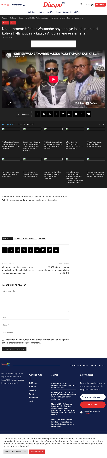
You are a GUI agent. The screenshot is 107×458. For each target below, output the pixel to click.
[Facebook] (37, 114)
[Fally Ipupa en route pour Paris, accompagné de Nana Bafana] (11, 164)
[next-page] (103, 124)
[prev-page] (99, 124)
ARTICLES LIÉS (8, 124)
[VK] (88, 114)
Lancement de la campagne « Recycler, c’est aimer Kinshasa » (63, 385)
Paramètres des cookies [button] (15, 451)
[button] (18, 5)
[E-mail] (82, 114)
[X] (44, 114)
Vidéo (13, 23)
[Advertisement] (53, 43)
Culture (13, 18)
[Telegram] (76, 114)
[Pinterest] (63, 114)
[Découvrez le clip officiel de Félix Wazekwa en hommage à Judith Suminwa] (53, 164)
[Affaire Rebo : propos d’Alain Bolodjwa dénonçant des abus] (96, 134)
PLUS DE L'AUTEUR (26, 124)
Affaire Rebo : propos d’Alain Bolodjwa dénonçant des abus (94, 144)
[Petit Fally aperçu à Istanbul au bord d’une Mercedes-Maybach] (32, 164)
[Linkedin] (69, 114)
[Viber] (56, 114)
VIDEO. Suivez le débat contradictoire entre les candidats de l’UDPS (53, 270)
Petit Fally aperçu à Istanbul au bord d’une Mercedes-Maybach (30, 174)
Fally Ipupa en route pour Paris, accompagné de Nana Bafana (10, 174)
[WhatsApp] (50, 114)
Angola (17, 238)
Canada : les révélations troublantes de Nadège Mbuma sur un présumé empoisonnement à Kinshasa (31, 146)
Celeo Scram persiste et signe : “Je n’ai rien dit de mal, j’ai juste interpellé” (95, 174)
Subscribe (93, 404)
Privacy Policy (88, 413)
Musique (42, 238)
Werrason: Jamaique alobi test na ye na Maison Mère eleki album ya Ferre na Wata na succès (18, 270)
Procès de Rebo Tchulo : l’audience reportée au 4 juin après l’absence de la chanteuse (62, 423)
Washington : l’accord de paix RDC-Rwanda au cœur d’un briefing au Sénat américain (63, 395)
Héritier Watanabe (29, 238)
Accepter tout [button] (37, 451)
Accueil (5, 18)
